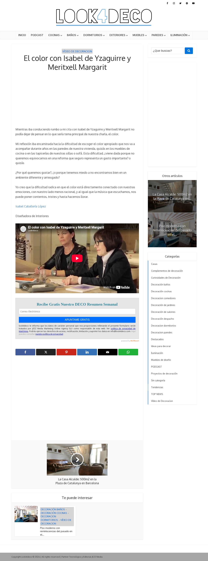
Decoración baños (53, 509)
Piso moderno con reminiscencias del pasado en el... (56, 531)
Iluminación (178, 35)
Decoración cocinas (54, 513)
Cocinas (54, 35)
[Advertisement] (77, 99)
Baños (71, 35)
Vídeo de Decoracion (77, 51)
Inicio (22, 35)
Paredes (157, 35)
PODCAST (37, 35)
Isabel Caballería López (30, 206)
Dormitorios (92, 35)
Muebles (138, 35)
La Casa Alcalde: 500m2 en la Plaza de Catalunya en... (172, 196)
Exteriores (117, 35)
